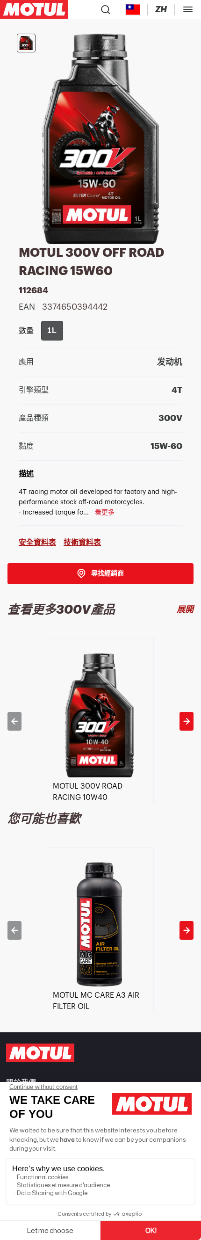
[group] (52, 331)
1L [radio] (52, 330)
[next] (186, 721)
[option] (100, 721)
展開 (185, 609)
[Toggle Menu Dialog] (188, 9)
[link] (100, 573)
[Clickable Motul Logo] (34, 9)
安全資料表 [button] (37, 542)
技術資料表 (82, 542)
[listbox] (100, 721)
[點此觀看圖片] (26, 43)
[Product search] (105, 9)
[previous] (14, 721)
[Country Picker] (133, 9)
